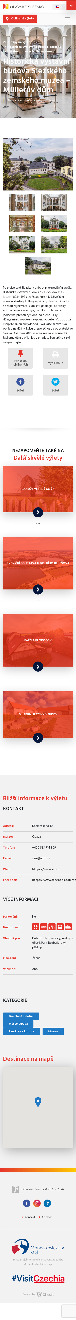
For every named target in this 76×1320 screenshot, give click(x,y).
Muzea (53, 1031)
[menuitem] (58, 7)
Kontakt (29, 1217)
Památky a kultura (21, 1031)
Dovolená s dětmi (21, 1016)
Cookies (46, 1217)
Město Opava (18, 1023)
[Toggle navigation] (67, 19)
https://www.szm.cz (46, 869)
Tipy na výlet (20, 42)
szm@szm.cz (41, 858)
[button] (71, 5)
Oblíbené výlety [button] (22, 18)
